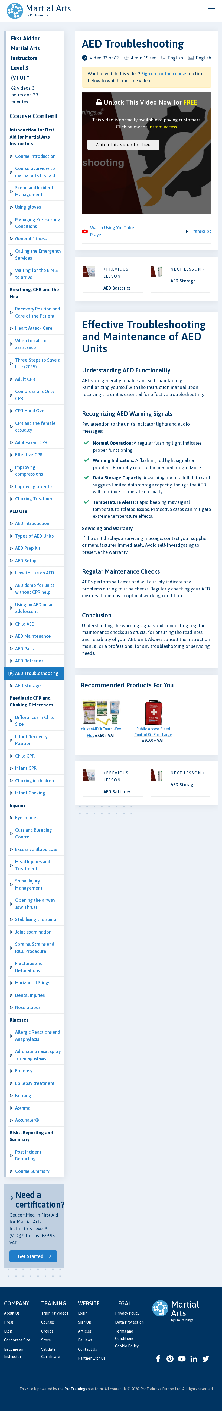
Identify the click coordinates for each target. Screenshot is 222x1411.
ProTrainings (75, 1389)
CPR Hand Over (30, 410)
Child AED (25, 624)
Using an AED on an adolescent (34, 608)
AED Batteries (29, 661)
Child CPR (25, 756)
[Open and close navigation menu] (211, 11)
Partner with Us (91, 1358)
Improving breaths (33, 486)
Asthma (22, 1108)
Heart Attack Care (34, 328)
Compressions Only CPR (34, 395)
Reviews (85, 1340)
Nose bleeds (27, 1007)
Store (46, 1340)
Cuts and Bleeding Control (33, 833)
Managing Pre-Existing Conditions (37, 223)
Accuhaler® (27, 1120)
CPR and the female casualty (35, 426)
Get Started (30, 1256)
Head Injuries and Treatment (32, 865)
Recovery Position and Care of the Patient (37, 312)
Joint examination (33, 932)
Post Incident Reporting (28, 1155)
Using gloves (28, 207)
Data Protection (129, 1322)
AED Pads (24, 648)
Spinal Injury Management (29, 884)
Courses (48, 1322)
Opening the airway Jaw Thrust (35, 903)
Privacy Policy (127, 1313)
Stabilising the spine (35, 919)
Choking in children (34, 780)
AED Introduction (32, 523)
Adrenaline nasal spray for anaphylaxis (38, 1055)
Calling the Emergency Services (38, 254)
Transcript (201, 231)
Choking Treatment (35, 498)
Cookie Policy (127, 1346)
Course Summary (32, 1171)
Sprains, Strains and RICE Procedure (34, 947)
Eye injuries (26, 817)
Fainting (23, 1095)
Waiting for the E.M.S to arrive (36, 274)
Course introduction (35, 156)
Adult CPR (25, 379)
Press (9, 1322)
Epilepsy (23, 1070)
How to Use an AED (34, 573)
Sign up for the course (163, 73)
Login (82, 1313)
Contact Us (87, 1349)
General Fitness (31, 238)
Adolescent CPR (31, 442)
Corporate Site (17, 1340)
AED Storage (28, 685)
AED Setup (26, 560)
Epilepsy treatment (35, 1083)
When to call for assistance (31, 344)
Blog (8, 1331)
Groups (47, 1331)
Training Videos (54, 1313)
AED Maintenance (33, 636)
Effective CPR (29, 454)
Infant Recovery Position (31, 740)
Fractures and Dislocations (29, 967)
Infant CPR (26, 768)
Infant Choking (30, 793)
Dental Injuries (30, 995)
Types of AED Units (34, 536)
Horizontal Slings (32, 982)
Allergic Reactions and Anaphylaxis (37, 1035)
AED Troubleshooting (36, 673)
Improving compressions (29, 470)
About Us (11, 1313)
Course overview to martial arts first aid (35, 172)
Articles (85, 1331)
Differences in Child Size (34, 721)
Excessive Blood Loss (36, 849)
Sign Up (84, 1322)
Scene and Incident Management (34, 191)
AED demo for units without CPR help (34, 589)
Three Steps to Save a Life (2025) (37, 363)
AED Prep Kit (27, 548)
